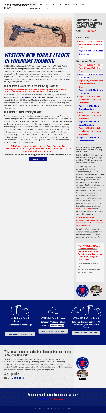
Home (33, 4)
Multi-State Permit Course (20, 319)
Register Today (38, 159)
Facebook (36, 97)
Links (82, 4)
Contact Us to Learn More (86, 333)
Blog (74, 4)
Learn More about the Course (20, 334)
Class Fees (56, 4)
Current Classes (38, 9)
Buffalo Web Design (42, 410)
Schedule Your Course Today (53, 331)
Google (25, 97)
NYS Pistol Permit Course (53, 318)
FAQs (66, 4)
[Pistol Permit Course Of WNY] (16, 6)
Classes (43, 4)
